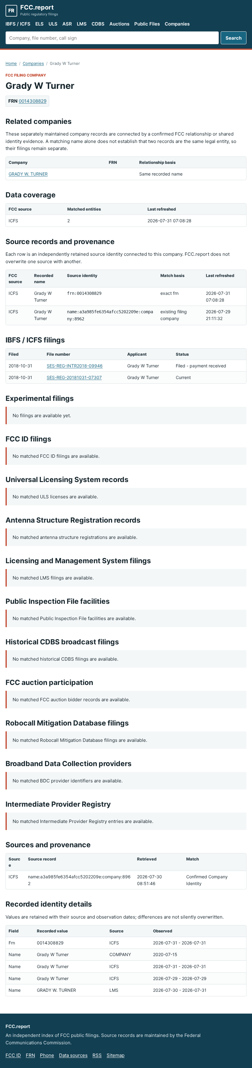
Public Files (147, 24)
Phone (47, 1055)
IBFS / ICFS (18, 24)
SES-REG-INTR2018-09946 (75, 365)
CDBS (98, 24)
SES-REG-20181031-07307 (74, 377)
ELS (39, 24)
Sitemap (115, 1055)
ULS (53, 24)
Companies (177, 24)
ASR (67, 24)
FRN (30, 1055)
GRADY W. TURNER (28, 173)
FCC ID (13, 1055)
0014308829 (32, 101)
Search (234, 38)
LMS (82, 24)
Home (11, 63)
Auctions (119, 24)
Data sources (73, 1055)
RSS (97, 1055)
